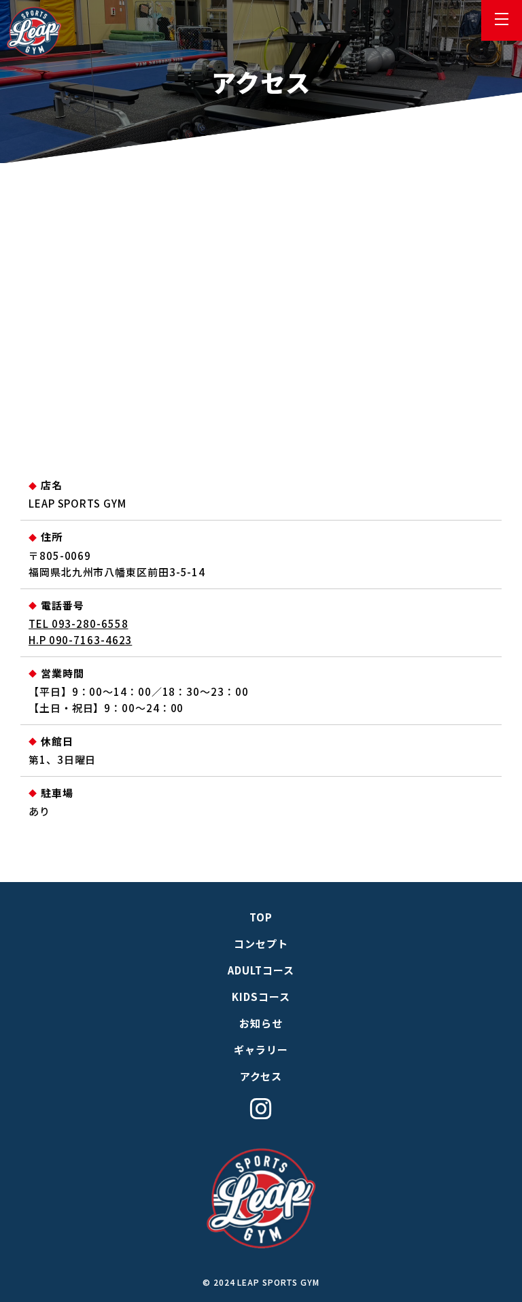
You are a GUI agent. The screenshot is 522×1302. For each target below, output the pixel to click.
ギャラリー (261, 1049)
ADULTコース (261, 970)
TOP (261, 917)
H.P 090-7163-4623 (80, 640)
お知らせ (261, 1023)
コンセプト (261, 943)
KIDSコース (261, 996)
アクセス (261, 1076)
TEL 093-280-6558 (78, 623)
